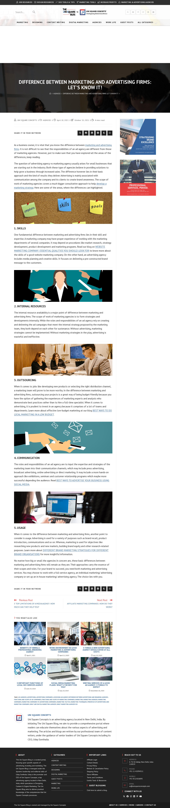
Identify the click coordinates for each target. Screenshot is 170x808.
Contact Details (92, 763)
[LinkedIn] (134, 796)
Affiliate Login (92, 760)
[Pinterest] (137, 796)
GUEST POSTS (56, 779)
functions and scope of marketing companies (58, 699)
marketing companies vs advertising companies (39, 702)
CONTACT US (150, 805)
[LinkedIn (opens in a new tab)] (148, 12)
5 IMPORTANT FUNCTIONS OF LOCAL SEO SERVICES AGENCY (30, 684)
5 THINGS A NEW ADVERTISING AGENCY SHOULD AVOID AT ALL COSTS (96, 650)
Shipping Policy (92, 771)
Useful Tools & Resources (96, 780)
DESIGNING (55, 770)
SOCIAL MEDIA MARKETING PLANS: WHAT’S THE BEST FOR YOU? (63, 685)
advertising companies (44, 697)
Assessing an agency (60, 697)
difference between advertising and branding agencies (88, 697)
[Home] (50, 94)
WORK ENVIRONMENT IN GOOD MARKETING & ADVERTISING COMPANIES (63, 650)
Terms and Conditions (95, 777)
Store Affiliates (92, 774)
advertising (31, 697)
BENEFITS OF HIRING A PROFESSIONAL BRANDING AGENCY (30, 650)
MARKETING (55, 783)
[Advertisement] (85, 44)
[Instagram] (131, 796)
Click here (90, 790)
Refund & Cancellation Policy (98, 768)
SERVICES (123, 805)
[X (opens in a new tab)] (127, 12)
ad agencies (22, 697)
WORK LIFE (55, 788)
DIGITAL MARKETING (59, 774)
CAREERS (139, 805)
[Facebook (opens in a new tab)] (133, 12)
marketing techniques (79, 702)
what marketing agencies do (67, 704)
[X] (124, 796)
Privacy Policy (92, 766)
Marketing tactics (63, 702)
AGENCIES (47, 120)
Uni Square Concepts (58, 805)
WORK (131, 805)
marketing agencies (91, 699)
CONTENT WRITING (58, 765)
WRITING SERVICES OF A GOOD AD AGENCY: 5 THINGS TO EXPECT (96, 685)
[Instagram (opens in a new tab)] (143, 12)
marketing (79, 699)
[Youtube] (141, 796)
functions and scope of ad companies (27, 699)
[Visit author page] (19, 717)
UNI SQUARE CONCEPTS (27, 120)
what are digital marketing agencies (43, 704)
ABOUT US (113, 805)
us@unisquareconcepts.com (139, 786)
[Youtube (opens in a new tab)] (153, 12)
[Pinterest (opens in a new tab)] (138, 12)
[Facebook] (128, 796)
